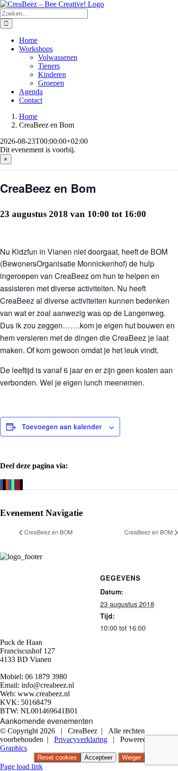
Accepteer (98, 757)
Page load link (21, 766)
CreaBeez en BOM (48, 532)
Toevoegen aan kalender (62, 426)
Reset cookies (57, 757)
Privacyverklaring (80, 739)
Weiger (131, 757)
